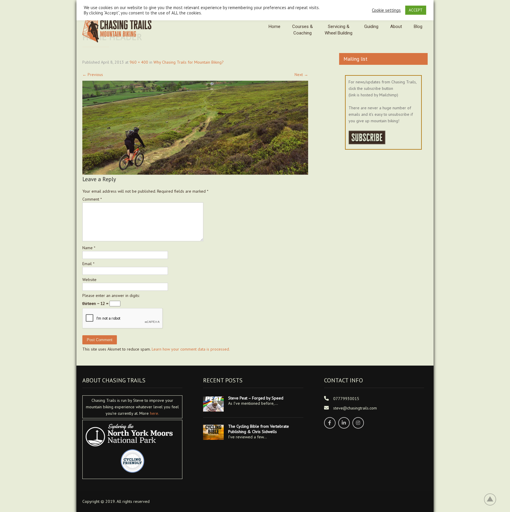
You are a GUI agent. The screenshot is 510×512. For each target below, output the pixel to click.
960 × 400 (139, 62)
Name (88, 247)
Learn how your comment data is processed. (191, 349)
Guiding (371, 26)
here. (154, 413)
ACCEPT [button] (416, 10)
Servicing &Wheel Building (338, 30)
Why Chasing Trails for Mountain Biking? (188, 62)
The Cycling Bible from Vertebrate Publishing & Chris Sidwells (258, 429)
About (396, 26)
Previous (92, 74)
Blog (418, 26)
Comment (92, 199)
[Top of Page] (493, 499)
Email (88, 263)
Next (301, 74)
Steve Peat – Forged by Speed (255, 398)
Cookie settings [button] (386, 10)
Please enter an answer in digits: (111, 295)
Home (274, 26)
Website (89, 279)
